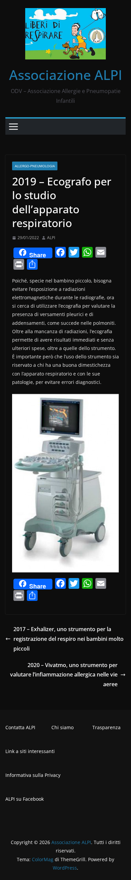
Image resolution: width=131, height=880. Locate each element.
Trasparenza (106, 727)
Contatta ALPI (20, 727)
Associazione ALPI (65, 74)
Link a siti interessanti (30, 751)
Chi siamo (62, 727)
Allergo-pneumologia (35, 166)
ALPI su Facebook (24, 799)
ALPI (51, 237)
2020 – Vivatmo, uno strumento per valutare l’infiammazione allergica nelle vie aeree (64, 674)
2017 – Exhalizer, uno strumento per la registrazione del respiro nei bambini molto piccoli (68, 638)
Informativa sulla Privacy (32, 775)
